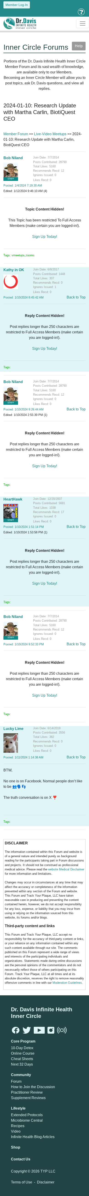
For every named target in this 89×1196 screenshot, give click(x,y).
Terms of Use (21, 1182)
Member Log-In (16, 5)
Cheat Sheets (22, 1059)
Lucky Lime (13, 729)
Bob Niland (13, 158)
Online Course (22, 1053)
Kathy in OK (13, 270)
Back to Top (76, 297)
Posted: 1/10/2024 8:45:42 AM (23, 297)
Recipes (17, 1126)
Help (79, 46)
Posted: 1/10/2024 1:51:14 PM (23, 527)
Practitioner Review (27, 1092)
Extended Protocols (27, 1115)
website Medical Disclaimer (66, 869)
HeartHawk (12, 499)
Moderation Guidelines (67, 982)
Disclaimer (45, 1182)
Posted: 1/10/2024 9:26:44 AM (23, 409)
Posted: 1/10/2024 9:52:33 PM (23, 644)
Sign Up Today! (44, 237)
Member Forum (15, 134)
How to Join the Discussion (33, 1087)
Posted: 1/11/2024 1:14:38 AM (23, 757)
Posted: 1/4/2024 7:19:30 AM (22, 185)
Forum (16, 1081)
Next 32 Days (22, 1064)
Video (16, 1131)
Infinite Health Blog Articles (33, 1137)
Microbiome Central (27, 1120)
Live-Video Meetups (50, 134)
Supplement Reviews (28, 1098)
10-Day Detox (22, 1048)
